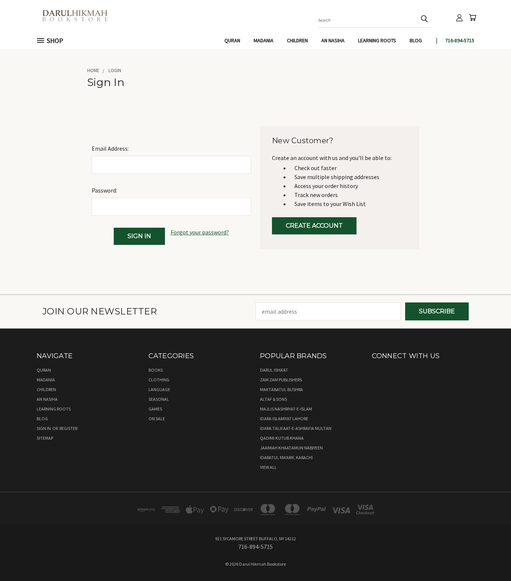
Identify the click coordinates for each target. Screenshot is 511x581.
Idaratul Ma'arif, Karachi (286, 457)
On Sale (157, 418)
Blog (416, 40)
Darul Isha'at (274, 370)
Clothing (159, 379)
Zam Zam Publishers (281, 379)
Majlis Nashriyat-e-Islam (286, 409)
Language (159, 389)
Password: (104, 190)
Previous (490, 557)
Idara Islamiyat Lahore (284, 418)
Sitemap (45, 438)
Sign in (44, 428)
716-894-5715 (459, 40)
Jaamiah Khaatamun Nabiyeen (291, 448)
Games (155, 409)
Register (68, 428)
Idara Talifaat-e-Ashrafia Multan (295, 428)
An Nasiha (333, 40)
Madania (263, 40)
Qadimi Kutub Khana (282, 438)
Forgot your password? (200, 232)
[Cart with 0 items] (472, 17)
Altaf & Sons (273, 399)
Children (297, 40)
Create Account (314, 225)
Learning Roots (377, 40)
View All (268, 467)
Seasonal (159, 399)
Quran (232, 40)
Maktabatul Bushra (281, 389)
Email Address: (110, 148)
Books (156, 370)
